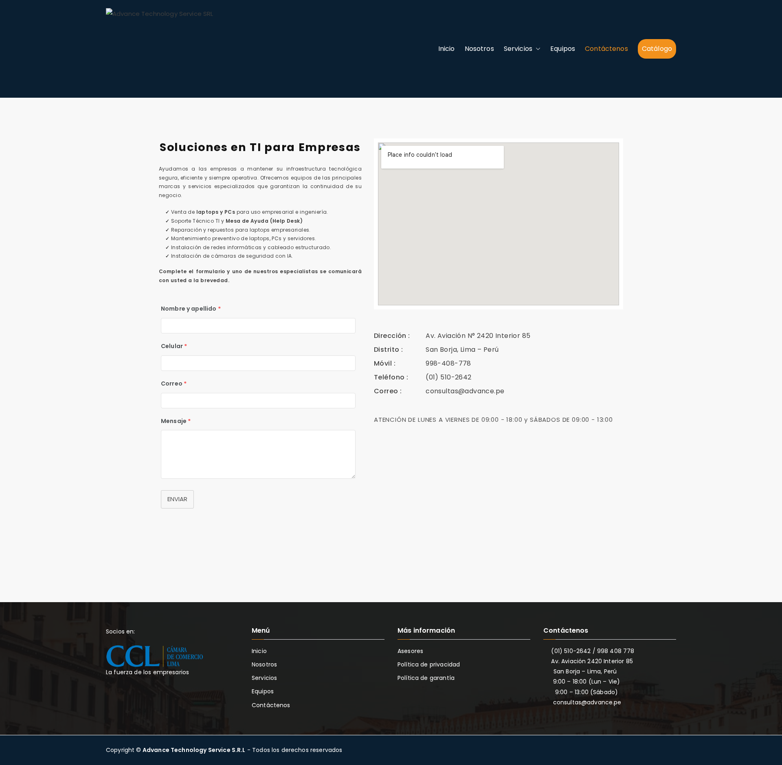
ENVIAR (177, 499)
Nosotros (479, 48)
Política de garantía (426, 678)
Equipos (562, 48)
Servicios (518, 48)
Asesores (410, 651)
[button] (536, 49)
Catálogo (657, 48)
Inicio (446, 48)
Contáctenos (606, 48)
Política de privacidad (429, 664)
